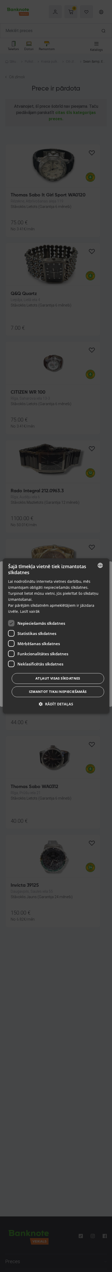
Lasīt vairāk (30, 611)
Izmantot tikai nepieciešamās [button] (57, 691)
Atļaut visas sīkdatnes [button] (57, 678)
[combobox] (100, 565)
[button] (56, 704)
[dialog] (56, 635)
